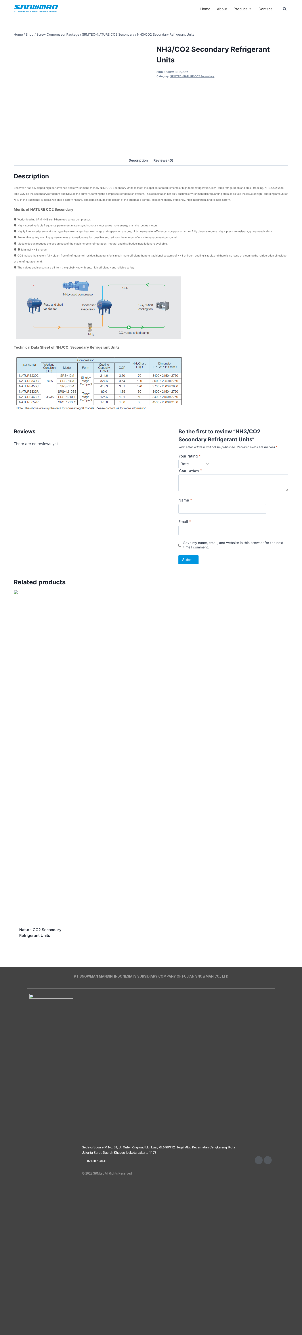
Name (185, 500)
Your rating (189, 456)
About (222, 9)
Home (205, 9)
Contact (265, 9)
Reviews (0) (163, 160)
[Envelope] (259, 1160)
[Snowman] (36, 9)
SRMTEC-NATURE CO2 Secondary (192, 76)
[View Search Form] (284, 9)
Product (240, 9)
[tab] (138, 161)
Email (184, 521)
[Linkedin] (268, 1160)
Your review (190, 470)
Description (138, 160)
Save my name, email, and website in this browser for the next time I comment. (233, 545)
